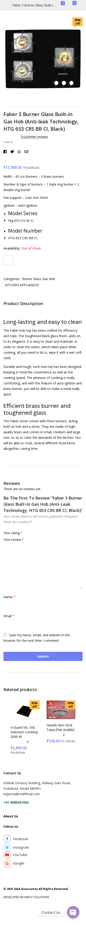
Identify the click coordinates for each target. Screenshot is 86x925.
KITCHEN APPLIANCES (22, 285)
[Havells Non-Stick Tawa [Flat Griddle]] (61, 709)
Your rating (12, 533)
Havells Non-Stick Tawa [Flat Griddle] (61, 727)
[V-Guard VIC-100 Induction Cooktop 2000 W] (25, 710)
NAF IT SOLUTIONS (37, 897)
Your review (13, 539)
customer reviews (34, 136)
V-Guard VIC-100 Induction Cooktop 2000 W (24, 732)
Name (9, 597)
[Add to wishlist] (8, 260)
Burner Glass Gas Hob (38, 279)
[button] (20, 839)
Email (8, 616)
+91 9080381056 (15, 802)
